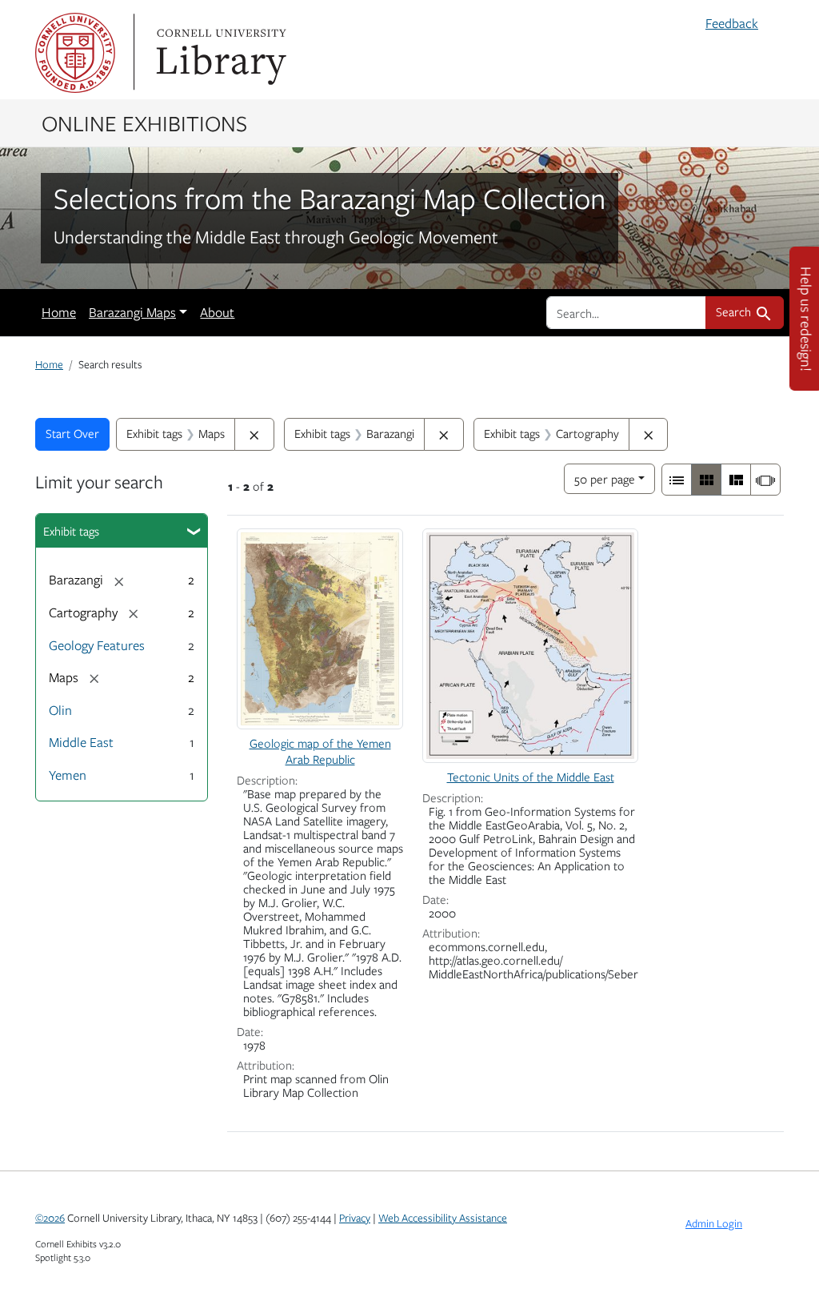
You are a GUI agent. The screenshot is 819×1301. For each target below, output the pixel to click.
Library (219, 53)
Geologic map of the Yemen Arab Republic (320, 750)
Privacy (354, 1218)
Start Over (72, 433)
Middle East (81, 742)
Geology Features (97, 645)
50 (604, 478)
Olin (60, 710)
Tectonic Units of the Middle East (530, 777)
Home (59, 312)
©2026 (50, 1218)
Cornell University (75, 53)
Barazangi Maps (132, 312)
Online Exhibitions (144, 122)
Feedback (731, 23)
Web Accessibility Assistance (442, 1218)
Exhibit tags (71, 531)
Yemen (67, 775)
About (217, 312)
